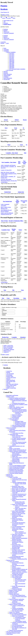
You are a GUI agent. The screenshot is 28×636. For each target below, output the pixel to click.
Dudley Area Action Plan (17, 504)
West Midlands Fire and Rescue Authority (6, 210)
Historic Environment (11, 427)
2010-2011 (11, 58)
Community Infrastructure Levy (19, 494)
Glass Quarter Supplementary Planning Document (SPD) (18, 511)
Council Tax (9, 371)
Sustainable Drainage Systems (13, 632)
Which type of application (18, 616)
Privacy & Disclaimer (8, 346)
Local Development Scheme (18, 526)
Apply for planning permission (16, 613)
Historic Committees (11, 52)
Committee (14, 337)
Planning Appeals (13, 592)
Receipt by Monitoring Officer (16, 220)
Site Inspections (15, 417)
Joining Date (21, 192)
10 (6, 182)
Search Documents (7, 78)
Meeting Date (14, 230)
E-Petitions (5, 76)
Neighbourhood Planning (15, 557)
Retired (17, 119)
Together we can (10, 386)
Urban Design (9, 634)
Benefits (8, 372)
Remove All (6, 12)
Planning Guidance (16, 568)
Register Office (9, 376)
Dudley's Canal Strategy (14, 448)
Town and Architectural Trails (16, 472)
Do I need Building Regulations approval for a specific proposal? (19, 410)
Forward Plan (6, 79)
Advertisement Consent (20, 617)
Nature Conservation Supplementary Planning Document (17, 529)
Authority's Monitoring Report (19, 482)
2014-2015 (11, 53)
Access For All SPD (16, 478)
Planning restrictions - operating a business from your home (19, 572)
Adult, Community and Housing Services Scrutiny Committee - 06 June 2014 (8, 166)
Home (4, 48)
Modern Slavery (7, 350)
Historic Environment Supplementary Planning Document (17, 520)
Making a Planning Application (16, 604)
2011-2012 (11, 57)
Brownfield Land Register (12, 395)
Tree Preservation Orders (20, 579)
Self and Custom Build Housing (13, 631)
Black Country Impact (11, 385)
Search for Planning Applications (16, 599)
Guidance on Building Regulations (17, 399)
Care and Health (10, 373)
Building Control (10, 396)
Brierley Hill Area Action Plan (19, 490)
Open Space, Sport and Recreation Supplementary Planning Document (18, 535)
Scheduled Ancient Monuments (16, 470)
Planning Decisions (16, 603)
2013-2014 (11, 54)
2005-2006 (11, 65)
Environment (9, 375)
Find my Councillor (7, 348)
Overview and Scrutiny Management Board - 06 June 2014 (9, 180)
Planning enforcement (14, 594)
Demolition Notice (19, 421)
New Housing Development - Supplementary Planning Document (18, 524)
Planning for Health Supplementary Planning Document (17, 516)
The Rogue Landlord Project (18, 595)
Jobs (4, 21)
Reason (25, 119)
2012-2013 (11, 56)
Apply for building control (15, 408)
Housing (8, 382)
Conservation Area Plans (17, 433)
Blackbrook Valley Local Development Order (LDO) (18, 487)
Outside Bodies (6, 75)
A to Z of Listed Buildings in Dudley (17, 465)
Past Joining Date (17, 201)
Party (6, 128)
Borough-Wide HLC (16, 455)
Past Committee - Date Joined (9, 162)
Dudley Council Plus (8, 345)
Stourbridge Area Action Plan (18, 552)
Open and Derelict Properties (18, 425)
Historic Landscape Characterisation (17, 451)
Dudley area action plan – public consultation (21, 509)
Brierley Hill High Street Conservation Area (17, 436)
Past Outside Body (7, 201)
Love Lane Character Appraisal (19, 442)
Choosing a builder (16, 416)
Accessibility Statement (8, 349)
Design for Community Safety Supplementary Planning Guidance (19, 497)
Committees (6, 50)
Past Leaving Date (24, 162)
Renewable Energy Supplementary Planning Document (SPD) (17, 546)
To (23, 128)
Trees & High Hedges (17, 577)
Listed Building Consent (20, 621)
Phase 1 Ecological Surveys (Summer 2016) (20, 532)
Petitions (14, 566)
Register (2, 43)
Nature (20, 229)
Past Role (19, 162)
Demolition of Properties (20, 422)
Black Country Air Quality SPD (19, 488)
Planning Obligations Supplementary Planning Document (17, 542)
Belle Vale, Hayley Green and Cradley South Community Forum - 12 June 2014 (9, 173)
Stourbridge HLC (16, 461)
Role (25, 153)
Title (13, 290)
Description (16, 298)
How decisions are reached (18, 565)
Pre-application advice (17, 626)
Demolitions (15, 420)
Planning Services (10, 560)
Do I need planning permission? (19, 614)
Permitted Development (20, 424)
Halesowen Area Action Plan (18, 513)
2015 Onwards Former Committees (17, 69)
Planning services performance (16, 630)
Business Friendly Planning (15, 590)
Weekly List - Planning (14, 612)
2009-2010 (11, 59)
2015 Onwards (9, 70)
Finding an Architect (13, 591)
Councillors (6, 49)
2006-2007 (11, 63)
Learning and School (11, 377)
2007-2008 (11, 62)
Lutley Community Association (5, 205)
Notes (22, 290)
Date (5, 290)
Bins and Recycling (10, 381)
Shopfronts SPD (15, 548)
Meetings (5, 71)
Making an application (17, 414)
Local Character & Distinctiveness (17, 466)
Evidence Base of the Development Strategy (20, 502)
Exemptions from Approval (18, 403)
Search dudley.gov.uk (8, 20)
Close (2, 12)
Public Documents (7, 74)
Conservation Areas (13, 434)
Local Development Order (18, 625)
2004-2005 (11, 66)
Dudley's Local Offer (11, 388)
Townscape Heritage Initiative (16, 473)
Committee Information (17, 574)
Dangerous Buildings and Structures (17, 398)
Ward (8, 144)
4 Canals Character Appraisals (19, 438)
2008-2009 (11, 61)
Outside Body (7, 192)
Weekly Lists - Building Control (16, 407)
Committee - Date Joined (12, 153)
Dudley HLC (15, 456)
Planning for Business (17, 588)
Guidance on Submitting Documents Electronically (18, 609)
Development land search (18, 556)
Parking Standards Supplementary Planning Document (19, 539)
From (15, 128)
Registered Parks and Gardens (16, 469)
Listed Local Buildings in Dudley (16, 468)
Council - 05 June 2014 (6, 170)
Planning (8, 378)
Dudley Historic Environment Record (17, 449)
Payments (5, 23)
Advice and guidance (14, 418)
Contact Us (6, 352)
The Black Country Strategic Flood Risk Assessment (18, 550)
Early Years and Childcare (12, 384)
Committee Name (5, 229)
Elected (6, 119)
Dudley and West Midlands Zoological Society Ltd (7, 213)
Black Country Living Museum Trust (6, 208)
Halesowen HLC (16, 460)
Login (7, 43)
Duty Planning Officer (17, 575)
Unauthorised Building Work (18, 426)
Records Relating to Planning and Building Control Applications (19, 570)
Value (24, 298)
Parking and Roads (10, 380)
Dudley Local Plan (13, 477)
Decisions (5, 72)
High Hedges (18, 578)
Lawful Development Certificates (20, 619)
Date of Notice (4, 220)
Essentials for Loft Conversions (19, 413)
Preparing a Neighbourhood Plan (19, 559)
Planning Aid (9, 474)
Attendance (23, 337)
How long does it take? (17, 610)
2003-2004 (11, 67)
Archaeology (12, 429)
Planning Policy (9, 475)
